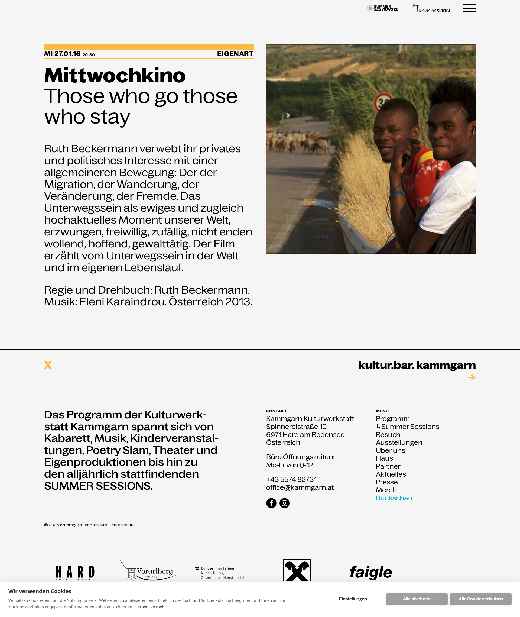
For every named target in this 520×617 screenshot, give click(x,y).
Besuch (388, 435)
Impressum (96, 524)
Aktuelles (391, 474)
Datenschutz (122, 524)
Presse (387, 482)
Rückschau (394, 498)
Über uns (390, 450)
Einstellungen (353, 599)
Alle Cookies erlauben (481, 599)
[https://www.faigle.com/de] (371, 573)
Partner (388, 466)
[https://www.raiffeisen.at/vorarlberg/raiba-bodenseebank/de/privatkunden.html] (297, 573)
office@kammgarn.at (300, 487)
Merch (386, 490)
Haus (384, 458)
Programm (393, 419)
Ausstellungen (399, 443)
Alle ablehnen (417, 599)
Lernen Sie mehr (150, 606)
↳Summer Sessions (407, 427)
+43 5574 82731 (291, 479)
